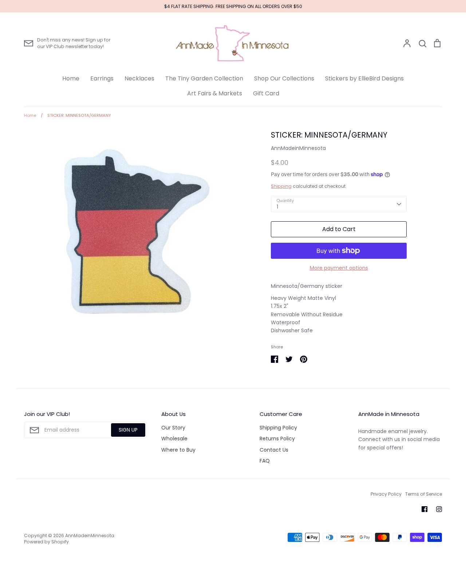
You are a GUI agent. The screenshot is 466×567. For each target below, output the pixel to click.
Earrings (102, 78)
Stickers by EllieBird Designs (364, 78)
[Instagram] (439, 509)
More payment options (339, 267)
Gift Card (266, 93)
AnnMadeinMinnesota (298, 148)
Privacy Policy (386, 494)
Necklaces (139, 78)
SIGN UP (128, 429)
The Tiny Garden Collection (204, 78)
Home (70, 78)
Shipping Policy (278, 427)
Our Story (173, 427)
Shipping (281, 186)
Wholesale (174, 438)
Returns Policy (277, 438)
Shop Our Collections (284, 78)
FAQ (265, 460)
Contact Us (274, 449)
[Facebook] (424, 509)
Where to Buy (178, 449)
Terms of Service (423, 494)
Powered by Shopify (46, 542)
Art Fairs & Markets (214, 93)
